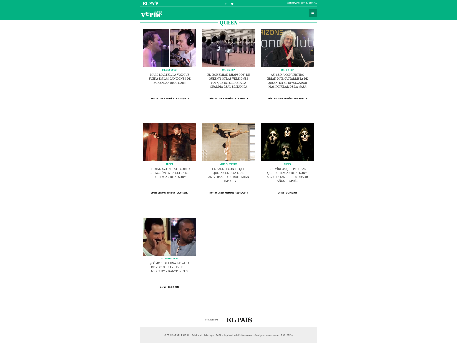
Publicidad (197, 335)
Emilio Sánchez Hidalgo (163, 193)
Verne (151, 14)
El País (151, 3)
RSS (283, 335)
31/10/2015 (291, 193)
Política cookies (245, 335)
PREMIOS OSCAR (169, 69)
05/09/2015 (173, 287)
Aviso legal (209, 335)
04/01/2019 (301, 98)
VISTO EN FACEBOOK (169, 258)
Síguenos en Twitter (232, 3)
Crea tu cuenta (308, 3)
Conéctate (293, 3)
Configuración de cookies (267, 335)
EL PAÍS (239, 319)
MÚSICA (169, 164)
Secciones (313, 13)
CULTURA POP (228, 69)
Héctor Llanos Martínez (162, 98)
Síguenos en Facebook (226, 3)
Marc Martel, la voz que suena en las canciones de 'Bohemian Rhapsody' (170, 78)
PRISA (290, 335)
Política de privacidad (226, 335)
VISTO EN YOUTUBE (228, 164)
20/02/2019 (183, 98)
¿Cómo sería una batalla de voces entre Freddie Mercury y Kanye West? (169, 267)
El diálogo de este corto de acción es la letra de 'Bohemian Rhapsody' (169, 173)
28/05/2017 (182, 193)
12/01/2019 (242, 98)
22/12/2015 (242, 193)
